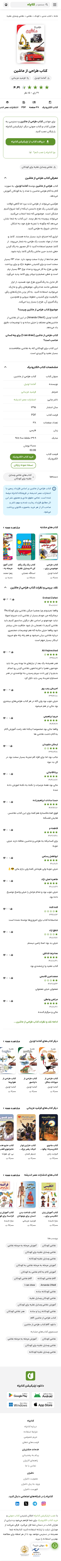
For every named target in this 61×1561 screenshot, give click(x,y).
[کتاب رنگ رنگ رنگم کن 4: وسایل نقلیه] (25, 547)
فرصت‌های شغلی (30, 1442)
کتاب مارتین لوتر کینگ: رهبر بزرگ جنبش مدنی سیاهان (28, 1147)
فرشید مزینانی (28, 391)
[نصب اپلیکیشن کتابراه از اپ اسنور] (43, 1404)
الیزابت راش (52, 1154)
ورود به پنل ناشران (30, 1484)
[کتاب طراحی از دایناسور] (27, 1060)
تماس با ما (30, 1465)
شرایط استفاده (31, 1431)
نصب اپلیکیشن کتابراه (45, 1515)
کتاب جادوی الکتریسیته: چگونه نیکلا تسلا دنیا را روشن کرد (49, 1147)
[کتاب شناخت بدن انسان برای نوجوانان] (26, 1194)
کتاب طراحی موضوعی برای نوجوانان (51, 566)
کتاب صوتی (13, 1515)
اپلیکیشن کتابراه (14, 126)
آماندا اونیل (30, 384)
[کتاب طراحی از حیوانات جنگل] (48, 1060)
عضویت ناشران (30, 1478)
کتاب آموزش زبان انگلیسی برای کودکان (50, 1214)
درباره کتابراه (30, 1426)
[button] (30, 44)
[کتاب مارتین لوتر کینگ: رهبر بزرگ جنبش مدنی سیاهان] (26, 1127)
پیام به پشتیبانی (30, 1455)
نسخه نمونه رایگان (23, 465)
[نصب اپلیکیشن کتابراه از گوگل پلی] (18, 1395)
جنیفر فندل (30, 1154)
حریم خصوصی (30, 1437)
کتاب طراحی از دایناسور (30, 1080)
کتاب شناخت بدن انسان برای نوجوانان (26, 1214)
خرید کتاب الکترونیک (23, 456)
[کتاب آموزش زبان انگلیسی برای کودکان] (48, 1194)
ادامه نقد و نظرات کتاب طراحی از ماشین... (36, 1021)
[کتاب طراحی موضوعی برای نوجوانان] (48, 547)
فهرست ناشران (30, 1489)
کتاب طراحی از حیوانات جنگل (51, 1080)
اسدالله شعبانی (28, 573)
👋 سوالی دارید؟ (40, 1545)
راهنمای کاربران (30, 1460)
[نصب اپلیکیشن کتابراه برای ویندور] (18, 1404)
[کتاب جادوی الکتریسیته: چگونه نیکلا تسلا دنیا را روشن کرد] (48, 1127)
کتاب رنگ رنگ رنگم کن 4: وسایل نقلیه (26, 566)
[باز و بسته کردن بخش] (5, 178)
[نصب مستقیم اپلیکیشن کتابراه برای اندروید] (43, 1395)
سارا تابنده (53, 1220)
